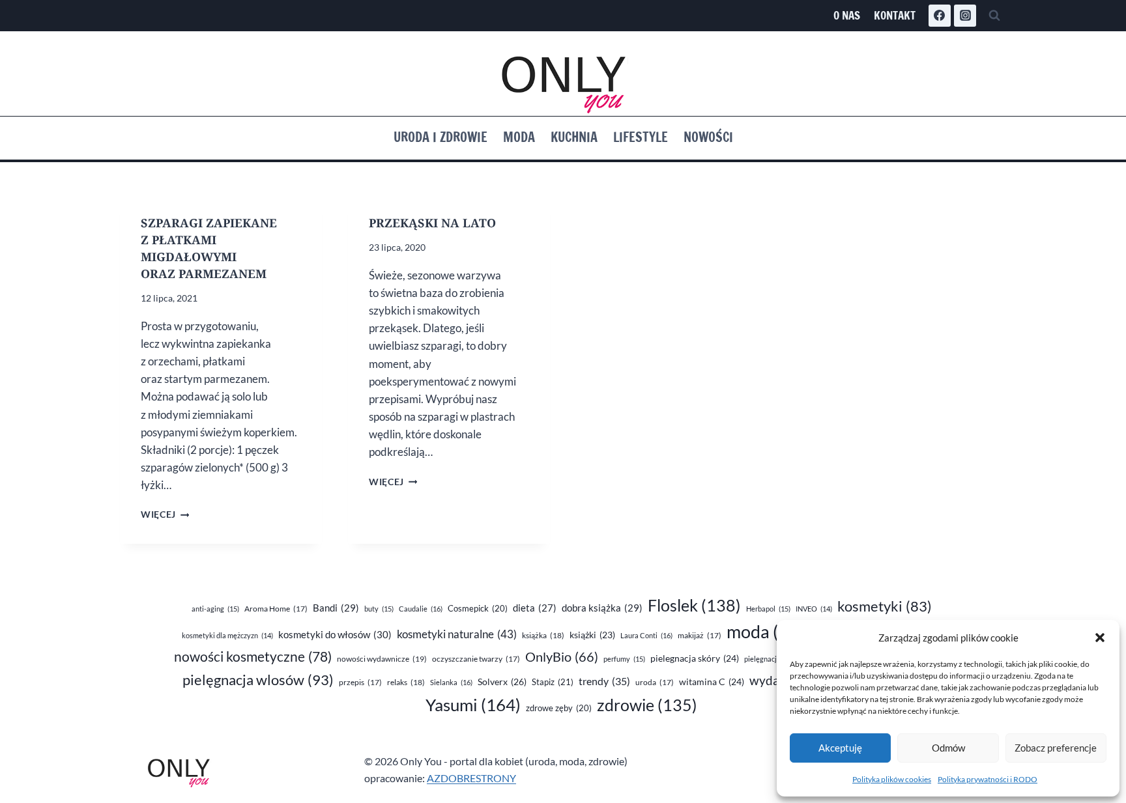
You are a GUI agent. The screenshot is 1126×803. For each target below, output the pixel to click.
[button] (1099, 637)
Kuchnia (574, 137)
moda (771, 631)
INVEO (814, 608)
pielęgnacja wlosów (258, 679)
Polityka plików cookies (891, 779)
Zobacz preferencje (1056, 748)
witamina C (711, 681)
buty (379, 608)
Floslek (694, 605)
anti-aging (215, 608)
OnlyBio (561, 656)
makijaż (699, 635)
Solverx (502, 681)
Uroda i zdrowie (440, 137)
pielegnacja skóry (694, 658)
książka (543, 635)
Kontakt (895, 15)
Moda (519, 137)
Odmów (948, 748)
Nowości (708, 137)
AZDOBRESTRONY (471, 778)
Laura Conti (646, 635)
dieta (534, 607)
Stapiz (552, 682)
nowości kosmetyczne (253, 656)
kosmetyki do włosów (335, 634)
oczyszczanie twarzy (476, 659)
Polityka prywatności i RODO (987, 779)
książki (592, 635)
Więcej (165, 514)
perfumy (624, 659)
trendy (604, 681)
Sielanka (451, 682)
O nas (846, 15)
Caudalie (420, 608)
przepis (360, 682)
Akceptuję (840, 748)
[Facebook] (940, 16)
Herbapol (768, 608)
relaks (406, 682)
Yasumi (473, 704)
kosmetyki (884, 606)
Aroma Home (276, 608)
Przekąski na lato (432, 223)
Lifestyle (640, 137)
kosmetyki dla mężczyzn (227, 635)
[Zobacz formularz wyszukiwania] (994, 15)
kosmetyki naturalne (457, 634)
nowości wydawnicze (382, 659)
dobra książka (602, 607)
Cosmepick (478, 608)
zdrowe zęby (559, 708)
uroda (654, 682)
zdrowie (647, 705)
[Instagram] (965, 16)
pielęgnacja (770, 659)
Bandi (336, 607)
